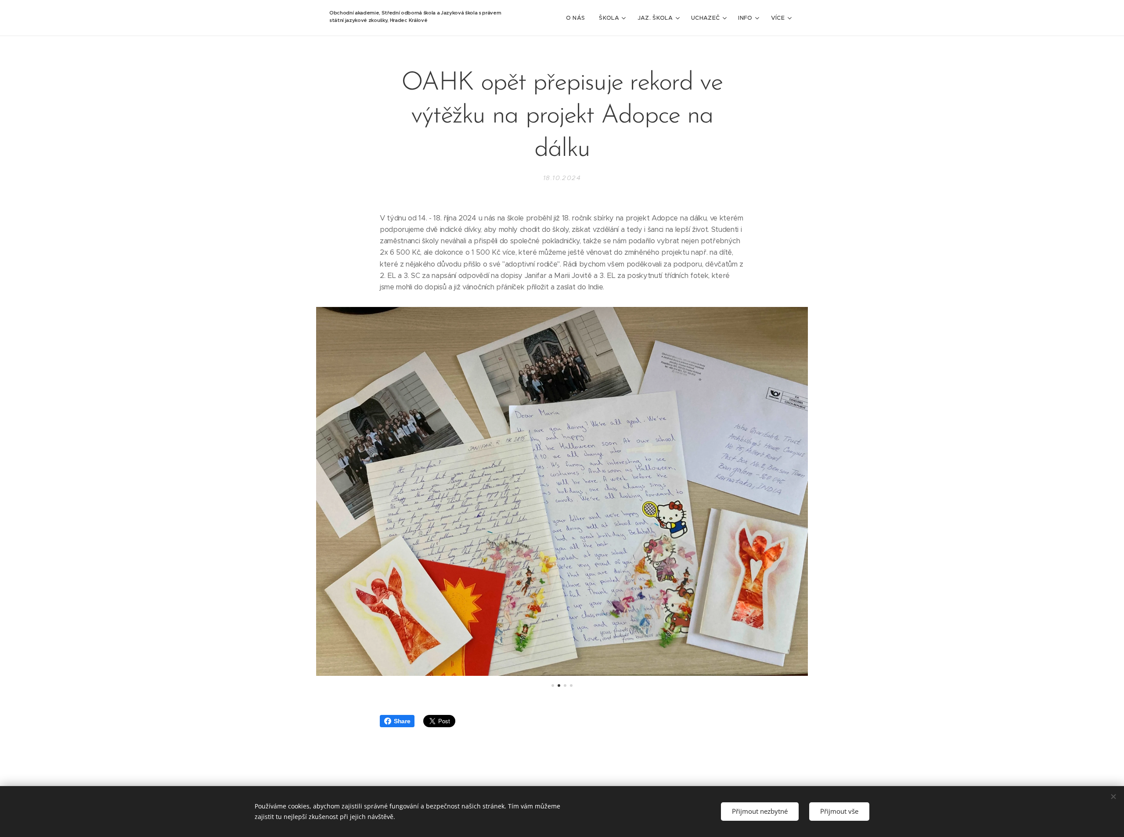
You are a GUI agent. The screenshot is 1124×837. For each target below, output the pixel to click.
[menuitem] (578, 18)
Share (402, 721)
